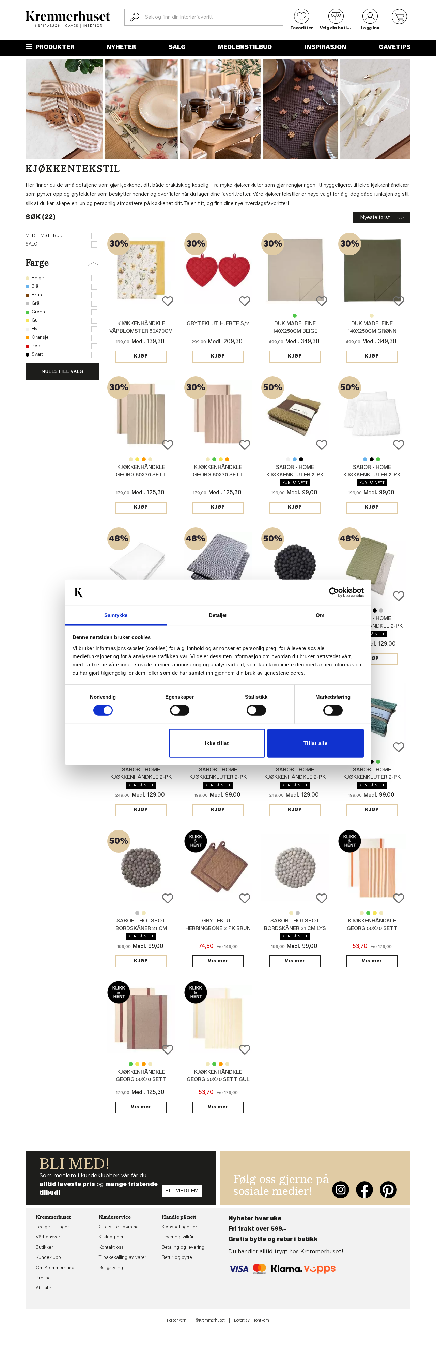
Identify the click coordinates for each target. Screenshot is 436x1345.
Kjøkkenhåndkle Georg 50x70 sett (131, 459)
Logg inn (370, 28)
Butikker (44, 1247)
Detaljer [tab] (218, 615)
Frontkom (260, 1320)
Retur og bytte (177, 1257)
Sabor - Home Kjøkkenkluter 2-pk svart (301, 459)
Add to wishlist (167, 301)
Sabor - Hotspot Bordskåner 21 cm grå (137, 913)
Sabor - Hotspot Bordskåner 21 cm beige (141, 928)
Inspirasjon (325, 48)
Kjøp (141, 356)
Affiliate (43, 1288)
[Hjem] (68, 19)
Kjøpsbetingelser (179, 1227)
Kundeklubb (48, 1257)
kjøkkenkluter (248, 185)
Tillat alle (315, 743)
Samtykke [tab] (116, 615)
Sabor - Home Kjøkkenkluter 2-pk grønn (295, 475)
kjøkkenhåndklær (390, 185)
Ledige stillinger (52, 1227)
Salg (177, 48)
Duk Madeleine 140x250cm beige (372, 316)
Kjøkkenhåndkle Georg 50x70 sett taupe (150, 459)
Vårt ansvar (48, 1237)
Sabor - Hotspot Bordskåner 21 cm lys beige (144, 913)
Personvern (176, 1320)
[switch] (179, 710)
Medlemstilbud (245, 48)
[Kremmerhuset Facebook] (364, 1189)
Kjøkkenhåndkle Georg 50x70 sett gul (137, 459)
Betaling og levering (183, 1247)
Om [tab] (320, 615)
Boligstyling (111, 1268)
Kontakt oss (111, 1247)
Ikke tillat (217, 743)
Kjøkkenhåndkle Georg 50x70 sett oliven (141, 475)
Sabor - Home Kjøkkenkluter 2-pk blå (295, 459)
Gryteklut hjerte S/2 (218, 324)
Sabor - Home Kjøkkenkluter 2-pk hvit (288, 459)
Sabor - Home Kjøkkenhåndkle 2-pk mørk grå (375, 610)
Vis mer (218, 961)
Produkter (54, 48)
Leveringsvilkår (178, 1237)
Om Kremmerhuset (56, 1268)
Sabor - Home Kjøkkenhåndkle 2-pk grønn (372, 626)
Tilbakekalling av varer (122, 1257)
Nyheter (121, 48)
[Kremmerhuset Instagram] (340, 1189)
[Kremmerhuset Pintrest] (388, 1189)
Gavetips (394, 48)
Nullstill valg (62, 371)
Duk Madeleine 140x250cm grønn (295, 316)
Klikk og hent (112, 1237)
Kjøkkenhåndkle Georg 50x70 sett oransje (144, 459)
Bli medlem (182, 1191)
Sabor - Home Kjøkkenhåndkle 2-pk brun (295, 777)
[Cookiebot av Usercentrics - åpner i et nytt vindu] (334, 592)
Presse (43, 1278)
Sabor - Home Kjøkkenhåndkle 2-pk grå (381, 610)
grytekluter (83, 194)
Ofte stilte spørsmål (119, 1227)
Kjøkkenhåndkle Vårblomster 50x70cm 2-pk (141, 331)
